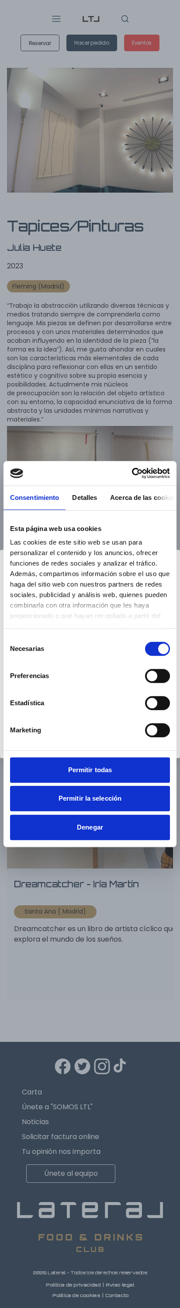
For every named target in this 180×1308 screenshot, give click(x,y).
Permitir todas (90, 770)
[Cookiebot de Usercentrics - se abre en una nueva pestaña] (131, 473)
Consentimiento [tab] (34, 497)
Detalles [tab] (84, 497)
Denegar (90, 827)
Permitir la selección (90, 798)
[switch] (157, 676)
